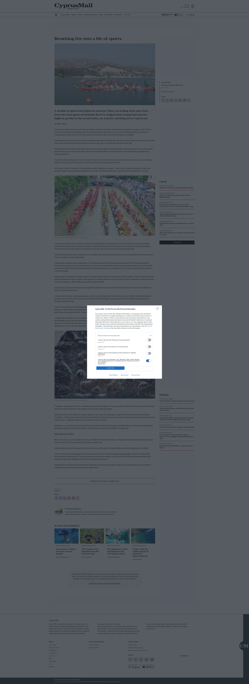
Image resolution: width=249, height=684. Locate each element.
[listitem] (124, 336)
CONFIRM (110, 368)
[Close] (158, 309)
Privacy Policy (135, 375)
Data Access (124, 375)
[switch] (148, 340)
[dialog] (124, 342)
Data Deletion (113, 375)
